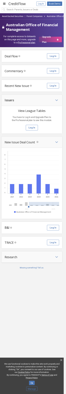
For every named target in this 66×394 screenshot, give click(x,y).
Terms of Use (47, 375)
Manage (32, 389)
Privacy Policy (31, 378)
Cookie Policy (24, 372)
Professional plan (26, 42)
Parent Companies (35, 16)
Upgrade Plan (46, 39)
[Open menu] (4, 3)
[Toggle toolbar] (56, 100)
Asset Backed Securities (12, 16)
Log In (41, 3)
